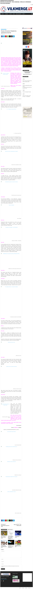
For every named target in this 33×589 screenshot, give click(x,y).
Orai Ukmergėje (16, 1)
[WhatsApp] (8, 36)
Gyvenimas (5, 28)
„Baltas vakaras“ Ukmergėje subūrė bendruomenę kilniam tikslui (4, 546)
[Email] (10, 36)
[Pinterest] (6, 36)
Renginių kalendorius (5, 1)
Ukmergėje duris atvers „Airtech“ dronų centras (18, 537)
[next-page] (20, 529)
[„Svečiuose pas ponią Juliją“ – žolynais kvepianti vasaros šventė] (4, 533)
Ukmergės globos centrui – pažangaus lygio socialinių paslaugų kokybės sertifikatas (10, 537)
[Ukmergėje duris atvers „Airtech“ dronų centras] (18, 533)
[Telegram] (14, 36)
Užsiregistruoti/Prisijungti (7, 0)
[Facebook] (30, 4)
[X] (4, 36)
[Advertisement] (16, 21)
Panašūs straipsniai (4, 529)
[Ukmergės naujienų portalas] (16, 9)
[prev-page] (19, 529)
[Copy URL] (16, 36)
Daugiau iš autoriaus (10, 529)
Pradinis (2, 28)
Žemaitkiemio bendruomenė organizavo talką (5, 525)
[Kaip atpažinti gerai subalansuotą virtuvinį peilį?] (18, 542)
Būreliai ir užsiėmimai (25, 1)
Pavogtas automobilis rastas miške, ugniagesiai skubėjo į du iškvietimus (11, 546)
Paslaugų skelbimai (5, 3)
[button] (31, 14)
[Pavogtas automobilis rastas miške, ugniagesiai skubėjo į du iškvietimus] (11, 542)
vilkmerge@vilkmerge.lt (4, 579)
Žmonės (7, 28)
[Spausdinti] (12, 36)
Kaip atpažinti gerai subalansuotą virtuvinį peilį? (18, 546)
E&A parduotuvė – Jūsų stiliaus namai (17, 525)
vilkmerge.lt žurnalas (15, 573)
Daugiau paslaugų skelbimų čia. (27, 74)
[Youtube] (32, 4)
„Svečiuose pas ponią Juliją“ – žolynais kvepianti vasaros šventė (4, 537)
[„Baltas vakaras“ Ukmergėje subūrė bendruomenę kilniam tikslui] (4, 542)
